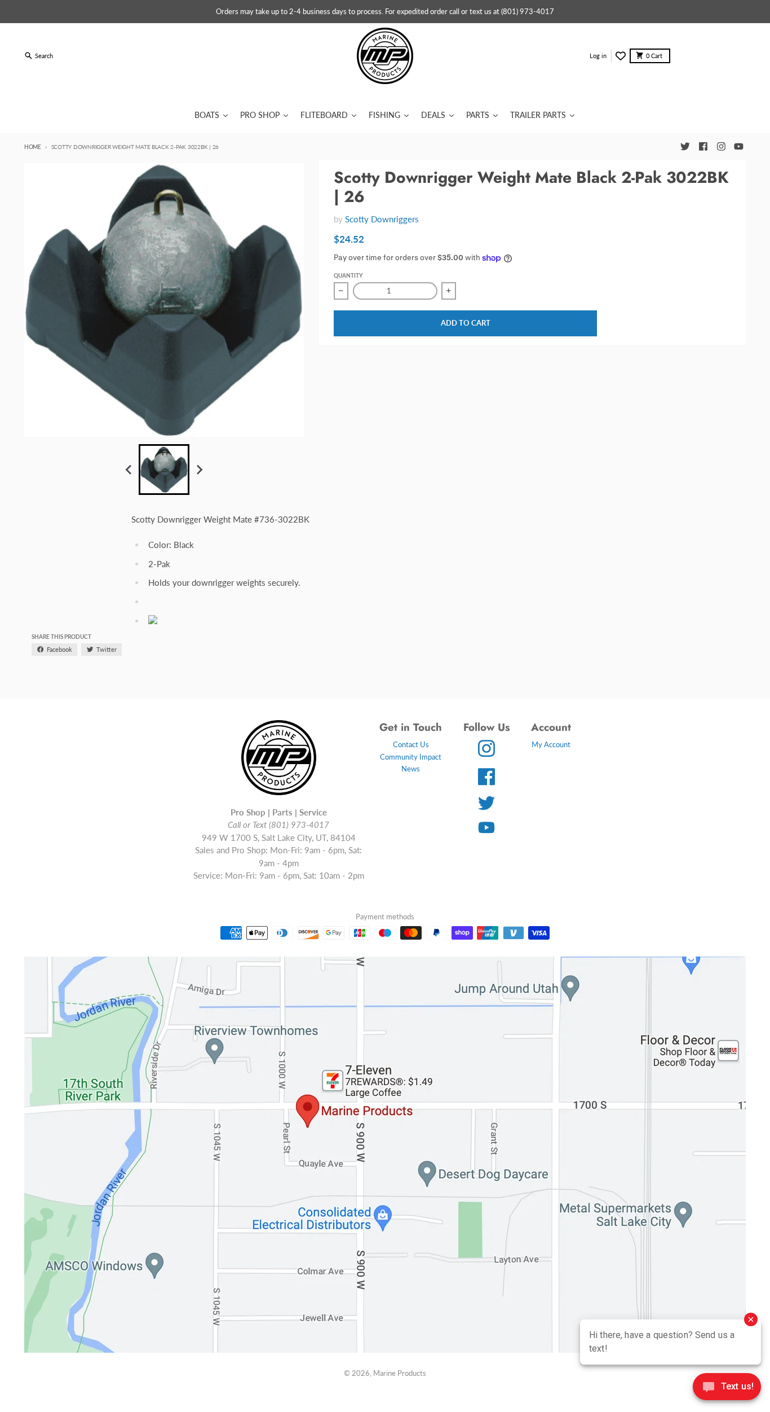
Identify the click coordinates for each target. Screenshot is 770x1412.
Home (32, 146)
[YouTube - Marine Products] (739, 147)
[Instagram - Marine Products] (721, 147)
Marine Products (399, 1373)
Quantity (348, 275)
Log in (598, 55)
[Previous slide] (129, 469)
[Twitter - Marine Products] (685, 147)
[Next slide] (199, 469)
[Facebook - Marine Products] (703, 147)
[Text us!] (727, 1387)
